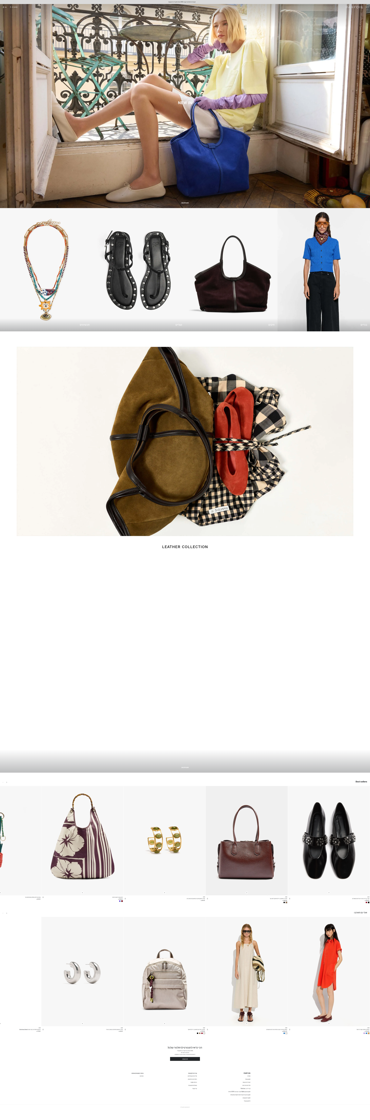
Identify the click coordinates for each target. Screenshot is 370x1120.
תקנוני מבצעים (246, 1098)
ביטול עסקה (193, 1082)
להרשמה (185, 1059)
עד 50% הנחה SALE (185, 2)
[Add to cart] (329, 893)
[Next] (7, 782)
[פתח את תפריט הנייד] (366, 7)
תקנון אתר (247, 1079)
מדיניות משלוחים (192, 1076)
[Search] (199, 7)
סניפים (141, 1076)
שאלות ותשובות (192, 1085)
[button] (289, 899)
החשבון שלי (247, 1101)
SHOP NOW (185, 203)
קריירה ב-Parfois (245, 1088)
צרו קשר (194, 1088)
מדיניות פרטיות (246, 1085)
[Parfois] (354, 7)
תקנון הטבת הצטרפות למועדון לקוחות (240, 1095)
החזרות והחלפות (192, 1079)
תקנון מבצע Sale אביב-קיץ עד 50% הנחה (239, 1091)
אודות (248, 1076)
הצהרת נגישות (246, 1082)
